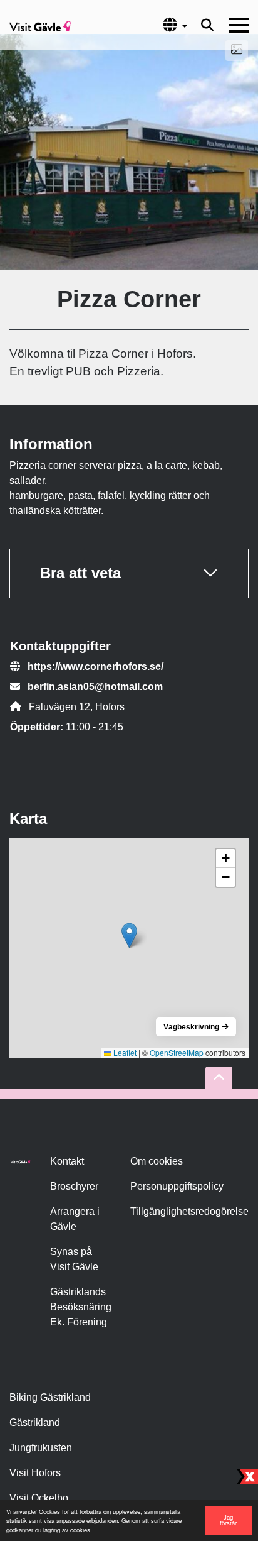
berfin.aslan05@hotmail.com (95, 686)
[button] (129, 935)
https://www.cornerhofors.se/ (95, 666)
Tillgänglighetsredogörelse (189, 1211)
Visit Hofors (35, 1472)
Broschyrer (74, 1186)
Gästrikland (34, 1422)
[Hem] (40, 25)
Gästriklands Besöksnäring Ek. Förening (80, 1306)
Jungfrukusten (40, 1447)
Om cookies (156, 1161)
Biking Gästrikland (50, 1397)
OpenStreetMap (177, 1052)
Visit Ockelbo (38, 1498)
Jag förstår (228, 1520)
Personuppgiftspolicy (177, 1186)
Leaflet (124, 1052)
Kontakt (67, 1161)
